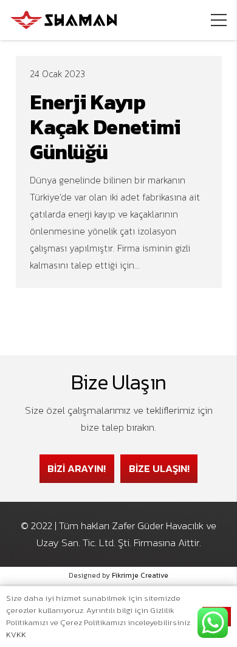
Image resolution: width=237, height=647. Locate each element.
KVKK (16, 634)
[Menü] (218, 20)
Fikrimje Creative (140, 575)
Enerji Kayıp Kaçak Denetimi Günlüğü (105, 127)
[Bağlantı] (63, 20)
